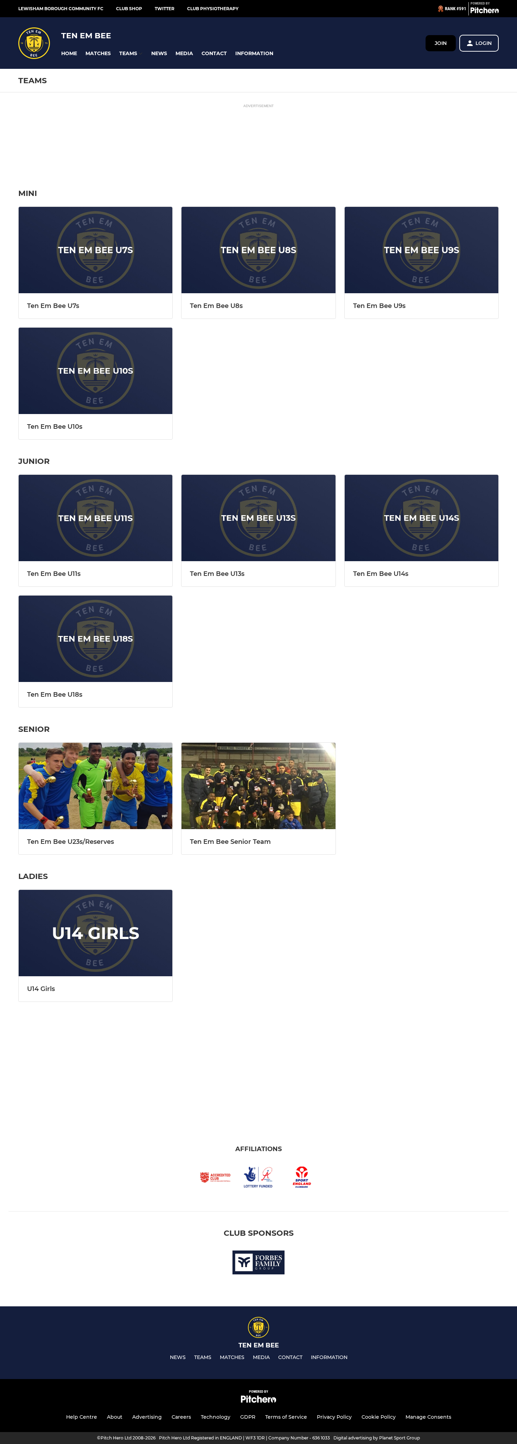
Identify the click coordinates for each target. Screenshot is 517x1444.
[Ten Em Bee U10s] (95, 371)
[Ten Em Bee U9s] (421, 250)
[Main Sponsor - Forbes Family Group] (258, 1264)
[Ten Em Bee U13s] (258, 518)
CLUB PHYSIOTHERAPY (212, 8)
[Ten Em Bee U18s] (95, 639)
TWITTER (164, 8)
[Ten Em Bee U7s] (95, 250)
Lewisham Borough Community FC (60, 8)
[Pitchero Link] (485, 11)
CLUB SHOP (129, 8)
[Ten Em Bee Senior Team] (258, 786)
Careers (181, 1417)
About (114, 1417)
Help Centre (81, 1417)
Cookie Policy (379, 1417)
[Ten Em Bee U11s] (95, 518)
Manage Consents (428, 1417)
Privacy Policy (334, 1417)
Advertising (147, 1417)
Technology (215, 1417)
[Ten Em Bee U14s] (421, 518)
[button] (69, 53)
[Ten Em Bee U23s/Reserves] (95, 786)
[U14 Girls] (95, 933)
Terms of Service (286, 1417)
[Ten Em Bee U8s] (258, 250)
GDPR (247, 1417)
